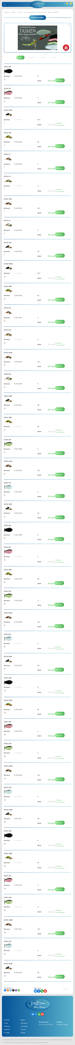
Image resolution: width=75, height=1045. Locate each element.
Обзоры (7, 1026)
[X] (13, 990)
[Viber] (16, 990)
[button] (68, 25)
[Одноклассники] (8, 990)
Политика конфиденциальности (13, 1042)
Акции (23, 1033)
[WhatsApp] (19, 990)
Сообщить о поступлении (60, 124)
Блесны (20, 12)
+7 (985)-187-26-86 (62, 1024)
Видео (23, 1020)
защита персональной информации (36, 1042)
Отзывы (7, 1033)
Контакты (24, 1023)
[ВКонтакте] (5, 990)
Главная (6, 12)
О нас (6, 1023)
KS (70, 1039)
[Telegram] (10, 990)
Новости (7, 1029)
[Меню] (5, 4)
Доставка (24, 1026)
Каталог (13, 12)
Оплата (23, 1029)
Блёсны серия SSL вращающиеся (35, 12)
